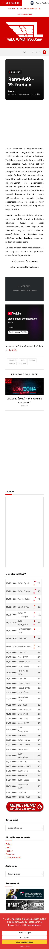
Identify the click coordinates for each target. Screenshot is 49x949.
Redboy (9, 851)
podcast (12, 364)
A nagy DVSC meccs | (30, 9)
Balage (11, 91)
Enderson (10, 854)
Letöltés (13, 350)
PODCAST (16, 72)
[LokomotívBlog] (24, 31)
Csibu (8, 847)
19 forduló (12, 360)
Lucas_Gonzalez (13, 857)
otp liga (32, 360)
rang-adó (22, 364)
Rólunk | (13, 9)
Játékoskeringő (25, 14)
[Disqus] (24, 449)
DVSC (23, 360)
